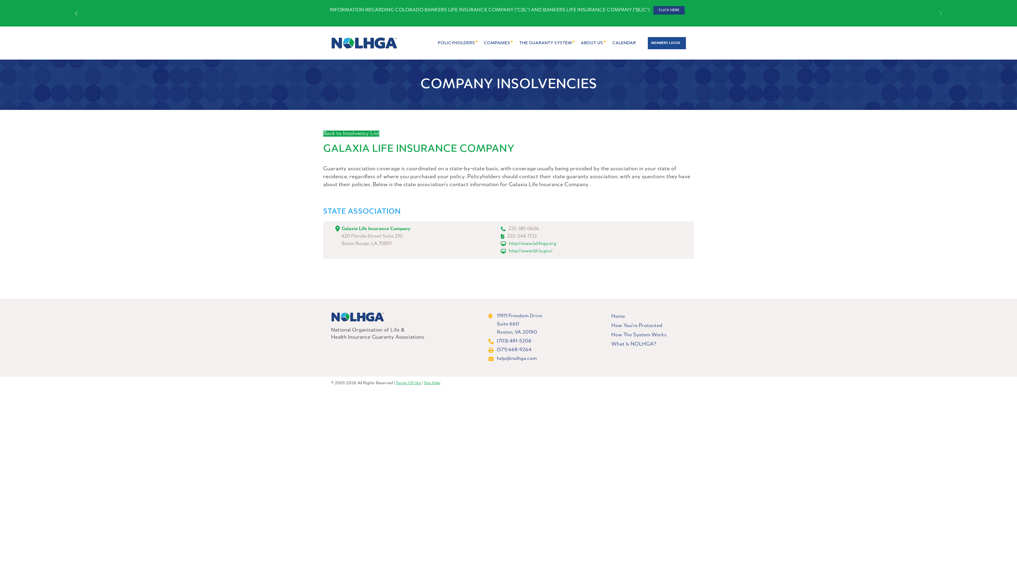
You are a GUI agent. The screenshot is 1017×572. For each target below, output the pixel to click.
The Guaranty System (545, 43)
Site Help (432, 383)
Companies (497, 43)
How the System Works (638, 335)
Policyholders (456, 43)
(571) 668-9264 (514, 349)
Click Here (669, 10)
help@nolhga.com (517, 358)
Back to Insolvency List (351, 134)
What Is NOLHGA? (633, 344)
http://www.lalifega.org (532, 243)
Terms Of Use (408, 383)
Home (618, 316)
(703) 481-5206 (514, 341)
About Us (592, 43)
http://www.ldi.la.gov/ (530, 251)
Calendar (624, 43)
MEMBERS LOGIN (665, 43)
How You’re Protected (636, 325)
